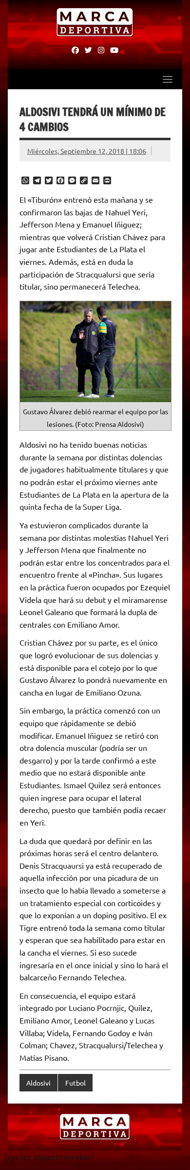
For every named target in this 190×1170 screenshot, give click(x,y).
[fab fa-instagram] (101, 49)
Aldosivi (38, 1082)
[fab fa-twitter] (88, 49)
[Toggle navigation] (167, 79)
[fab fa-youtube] (114, 49)
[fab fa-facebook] (75, 49)
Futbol (75, 1082)
